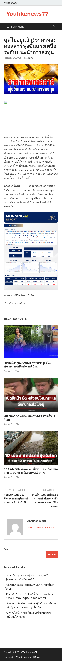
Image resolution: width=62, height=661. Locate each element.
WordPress (21, 657)
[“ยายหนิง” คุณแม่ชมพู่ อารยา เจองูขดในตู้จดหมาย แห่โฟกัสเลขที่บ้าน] (31, 342)
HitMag (35, 657)
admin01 (30, 57)
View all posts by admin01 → (40, 529)
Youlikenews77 (27, 14)
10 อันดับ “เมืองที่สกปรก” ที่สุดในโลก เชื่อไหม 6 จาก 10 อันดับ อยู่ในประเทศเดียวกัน (31, 471)
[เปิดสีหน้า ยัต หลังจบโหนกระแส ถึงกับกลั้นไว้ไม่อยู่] (31, 395)
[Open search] (54, 26)
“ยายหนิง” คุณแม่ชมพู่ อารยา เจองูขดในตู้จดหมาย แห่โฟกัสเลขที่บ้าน (27, 364)
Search (7, 549)
